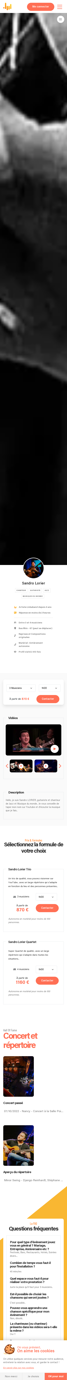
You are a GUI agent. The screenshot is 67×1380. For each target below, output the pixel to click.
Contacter (48, 699)
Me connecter (40, 6)
